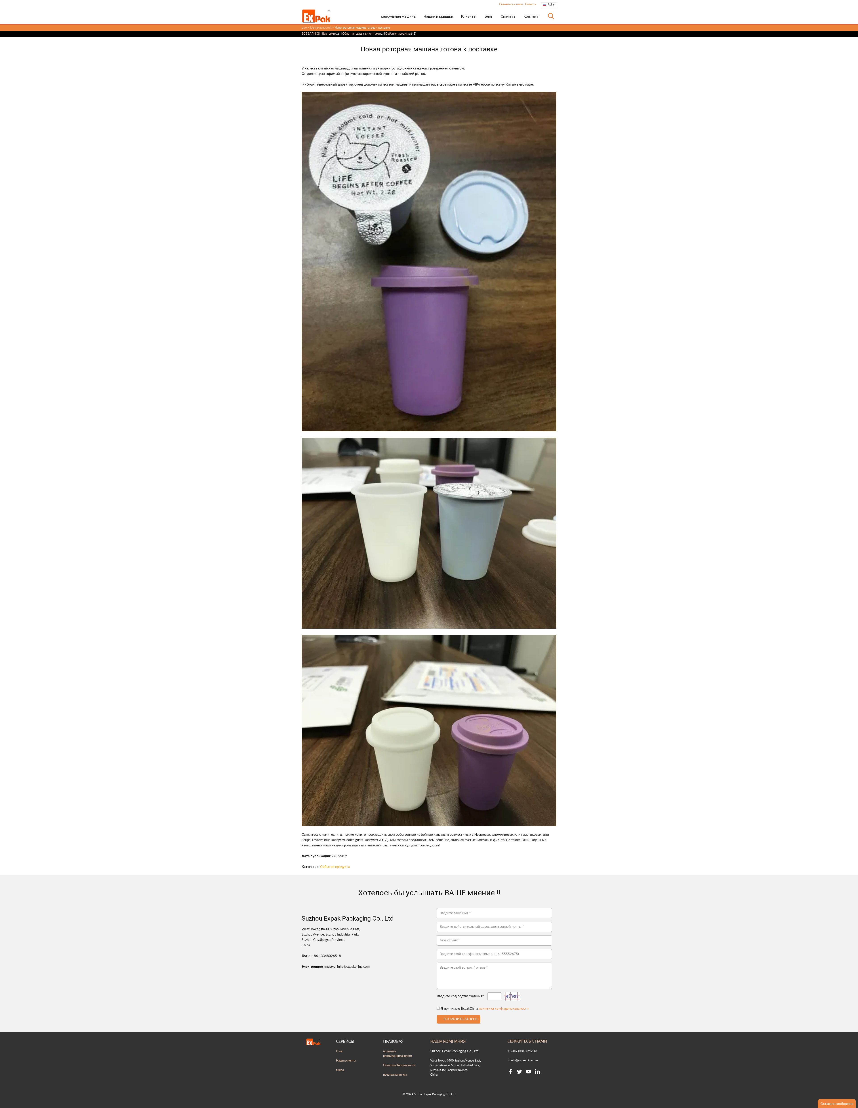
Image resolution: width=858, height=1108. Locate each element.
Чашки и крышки (438, 16)
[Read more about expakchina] (510, 1071)
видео (340, 1070)
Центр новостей (320, 27)
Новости (530, 4)
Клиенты (469, 16)
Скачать (508, 16)
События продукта (397, 33)
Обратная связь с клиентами (361, 33)
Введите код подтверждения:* (460, 996)
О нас (339, 1051)
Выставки (328, 33)
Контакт (531, 16)
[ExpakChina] (316, 16)
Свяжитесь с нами (511, 4)
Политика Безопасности (399, 1065)
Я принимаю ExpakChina (485, 1008)
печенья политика (395, 1074)
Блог (489, 16)
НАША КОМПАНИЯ (448, 1041)
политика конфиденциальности (504, 1008)
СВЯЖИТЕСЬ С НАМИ (527, 1041)
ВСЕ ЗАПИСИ (311, 33)
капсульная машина (398, 16)
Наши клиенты (346, 1060)
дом (304, 27)
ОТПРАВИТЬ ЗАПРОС (461, 1019)
